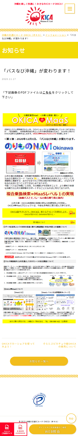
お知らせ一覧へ (39, 361)
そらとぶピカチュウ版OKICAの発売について (59, 345)
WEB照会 (52, 430)
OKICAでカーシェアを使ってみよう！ (18, 345)
